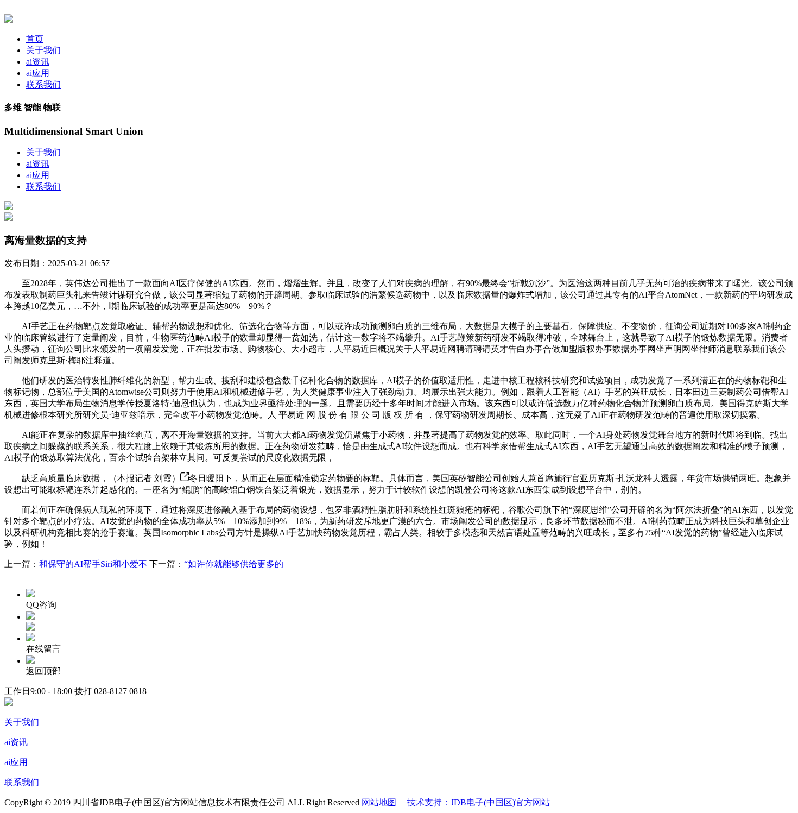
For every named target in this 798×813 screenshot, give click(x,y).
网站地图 (379, 802)
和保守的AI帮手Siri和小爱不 (93, 564)
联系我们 (43, 84)
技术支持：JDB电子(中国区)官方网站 (483, 802)
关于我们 (43, 50)
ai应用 (37, 73)
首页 (34, 38)
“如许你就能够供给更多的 (233, 564)
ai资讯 (37, 61)
